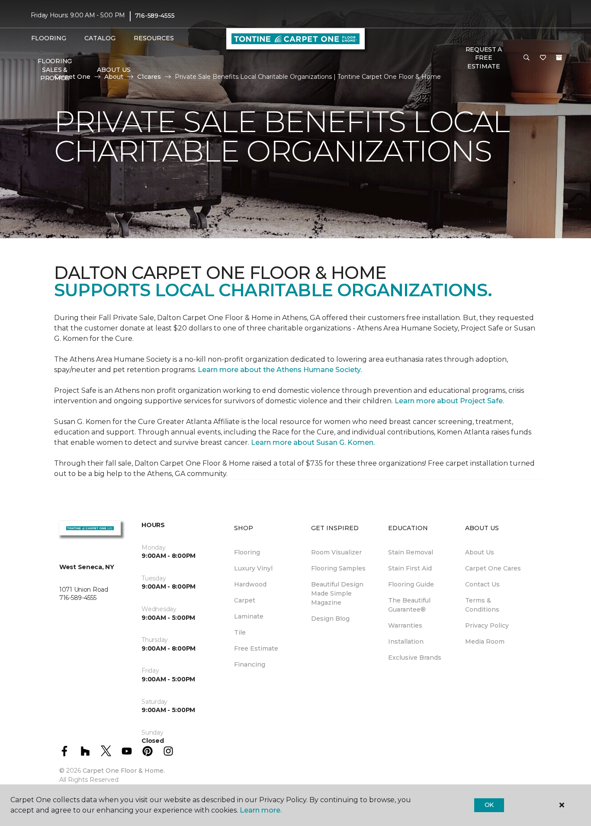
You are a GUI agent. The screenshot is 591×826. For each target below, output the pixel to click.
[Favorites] (543, 58)
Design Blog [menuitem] (330, 618)
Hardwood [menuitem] (250, 584)
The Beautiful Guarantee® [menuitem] (409, 604)
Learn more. (261, 810)
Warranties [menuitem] (405, 625)
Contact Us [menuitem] (482, 584)
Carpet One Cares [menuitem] (493, 568)
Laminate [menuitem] (248, 616)
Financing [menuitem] (249, 664)
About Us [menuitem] (479, 552)
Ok (489, 805)
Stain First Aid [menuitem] (410, 568)
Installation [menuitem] (406, 641)
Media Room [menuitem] (484, 641)
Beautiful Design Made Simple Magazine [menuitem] (337, 593)
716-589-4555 (155, 15)
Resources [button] (154, 38)
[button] (526, 58)
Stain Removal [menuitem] (410, 552)
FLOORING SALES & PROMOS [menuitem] (55, 69)
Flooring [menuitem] (247, 552)
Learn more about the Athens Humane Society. (280, 370)
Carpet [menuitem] (244, 600)
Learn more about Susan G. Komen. (313, 442)
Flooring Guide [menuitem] (411, 584)
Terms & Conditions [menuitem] (482, 604)
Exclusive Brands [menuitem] (414, 657)
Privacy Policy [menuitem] (487, 625)
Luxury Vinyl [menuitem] (253, 568)
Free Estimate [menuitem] (256, 648)
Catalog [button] (100, 38)
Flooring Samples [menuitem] (338, 568)
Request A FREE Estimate (484, 57)
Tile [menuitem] (240, 632)
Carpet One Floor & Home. (124, 770)
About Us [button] (114, 70)
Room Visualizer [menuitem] (336, 552)
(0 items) (559, 58)
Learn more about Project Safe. (449, 401)
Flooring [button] (48, 38)
